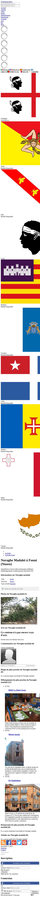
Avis (2, 21)
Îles (2, 23)
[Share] (4, 852)
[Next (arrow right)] (4, 854)
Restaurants (4, 17)
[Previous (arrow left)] (1, 854)
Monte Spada (14, 734)
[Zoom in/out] (8, 852)
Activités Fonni (10, 555)
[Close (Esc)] (1, 852)
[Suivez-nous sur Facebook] (8, 844)
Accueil (3, 8)
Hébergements (5, 15)
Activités (4, 19)
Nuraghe (12, 584)
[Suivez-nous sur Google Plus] (14, 844)
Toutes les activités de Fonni (14, 589)
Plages (3, 13)
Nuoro (12, 581)
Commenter (30, 665)
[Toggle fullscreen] (6, 852)
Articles (3, 10)
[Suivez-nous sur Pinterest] (24, 844)
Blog (2, 25)
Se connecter (14, 874)
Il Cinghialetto (15, 780)
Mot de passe (5, 870)
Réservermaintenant (35, 892)
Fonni (12, 579)
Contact (3, 850)
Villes (3, 11)
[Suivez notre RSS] (3, 844)
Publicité (3, 848)
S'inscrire (17, 895)
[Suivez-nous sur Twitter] (19, 844)
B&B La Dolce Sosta (17, 690)
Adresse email (5, 868)
